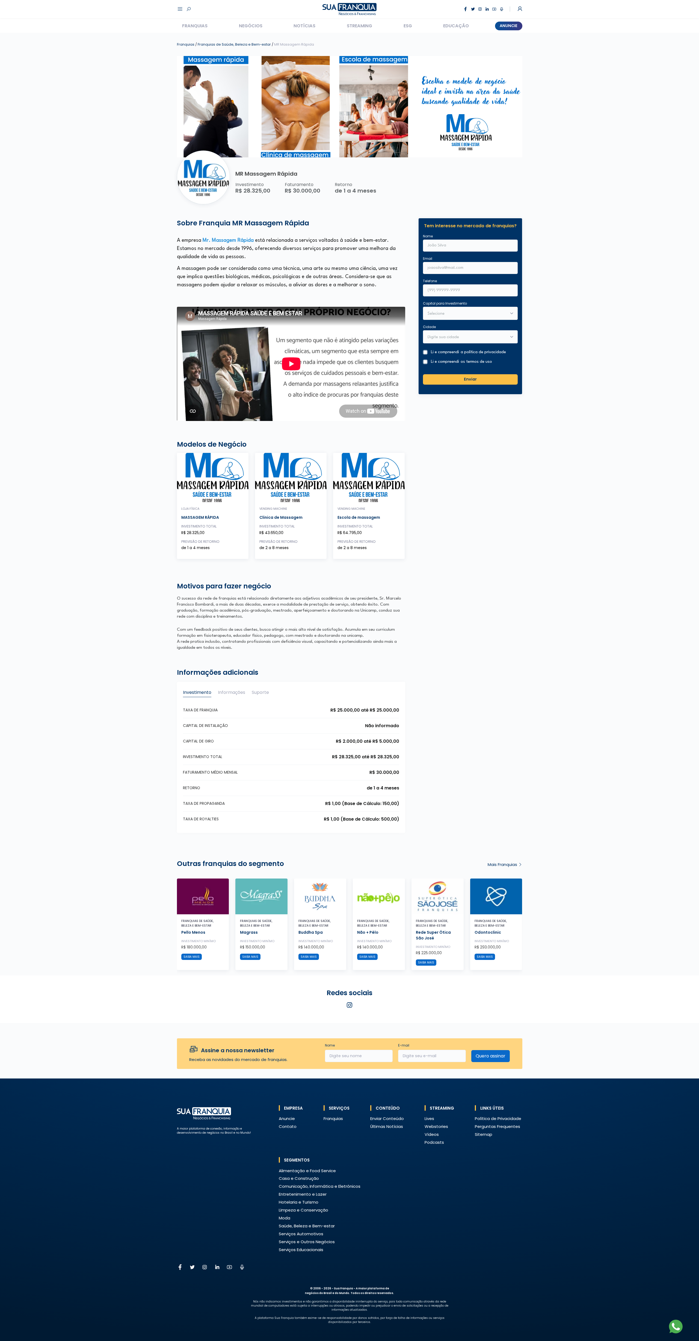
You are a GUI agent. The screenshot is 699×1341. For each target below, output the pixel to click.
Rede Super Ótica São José (433, 935)
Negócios (250, 26)
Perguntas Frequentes (497, 1126)
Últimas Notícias (386, 1126)
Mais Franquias (503, 864)
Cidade (429, 327)
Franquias (195, 26)
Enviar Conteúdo (387, 1118)
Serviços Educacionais (301, 1249)
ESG (408, 26)
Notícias (304, 26)
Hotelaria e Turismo (298, 1202)
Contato (288, 1126)
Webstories (436, 1126)
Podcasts (434, 1142)
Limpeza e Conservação (303, 1210)
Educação (456, 26)
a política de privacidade (483, 352)
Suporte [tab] (260, 692)
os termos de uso (476, 362)
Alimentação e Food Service (307, 1171)
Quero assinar (490, 1056)
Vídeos (432, 1134)
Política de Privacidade (498, 1118)
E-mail (403, 1045)
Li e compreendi (468, 352)
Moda (284, 1218)
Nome (428, 236)
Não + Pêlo (367, 932)
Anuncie (508, 25)
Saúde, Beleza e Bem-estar (307, 1226)
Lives (429, 1118)
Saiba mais (191, 957)
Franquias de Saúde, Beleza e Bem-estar (235, 44)
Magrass (249, 932)
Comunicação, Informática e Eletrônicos (319, 1186)
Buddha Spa (310, 932)
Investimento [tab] (197, 692)
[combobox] (467, 337)
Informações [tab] (231, 692)
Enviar (470, 379)
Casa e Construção (299, 1178)
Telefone (430, 281)
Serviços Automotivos (301, 1234)
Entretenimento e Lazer (303, 1194)
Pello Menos (193, 932)
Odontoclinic (488, 932)
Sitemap (483, 1134)
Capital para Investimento (445, 303)
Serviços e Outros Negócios (307, 1242)
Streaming (359, 26)
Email (427, 259)
